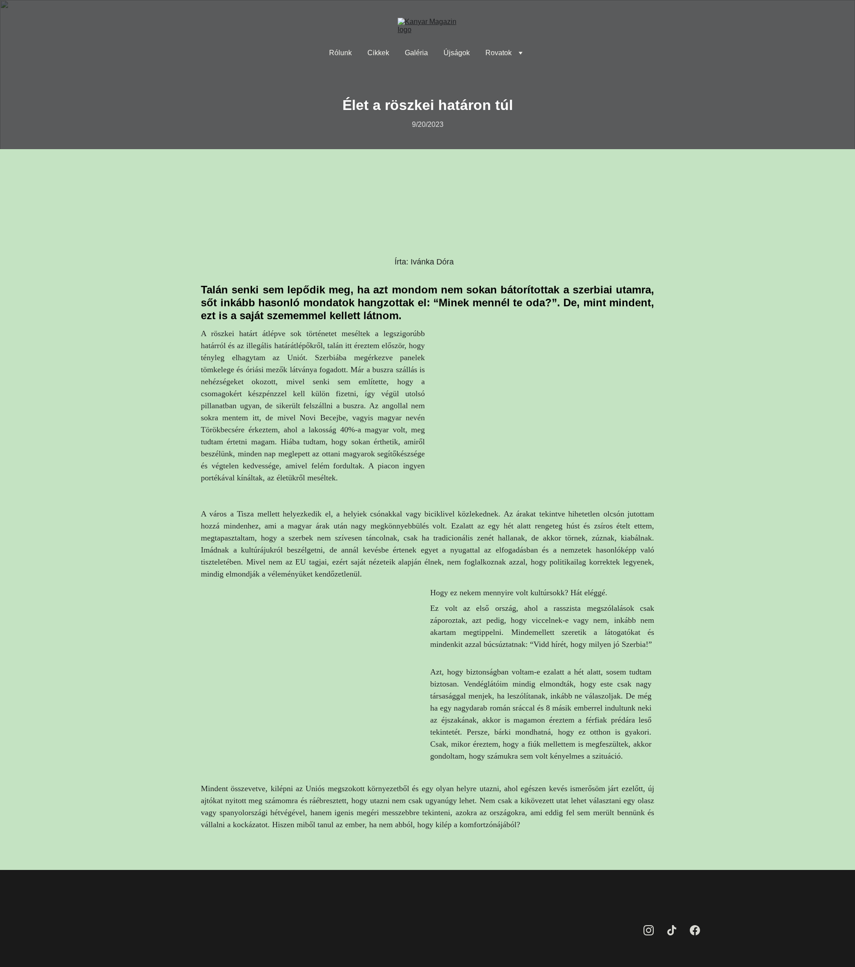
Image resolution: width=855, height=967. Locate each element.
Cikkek (378, 53)
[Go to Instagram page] (648, 930)
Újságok (457, 53)
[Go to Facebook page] (695, 930)
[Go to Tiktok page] (672, 930)
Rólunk (340, 53)
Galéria (416, 53)
